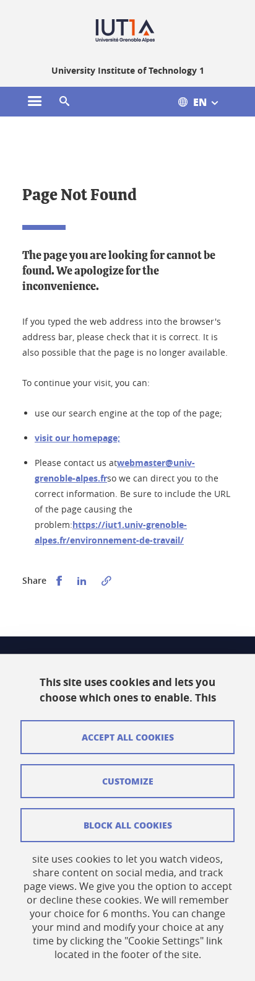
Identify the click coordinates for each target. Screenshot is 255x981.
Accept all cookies (128, 737)
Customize (127, 781)
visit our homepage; (77, 438)
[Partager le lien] (106, 581)
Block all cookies (128, 825)
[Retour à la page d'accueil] (127, 30)
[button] (64, 102)
